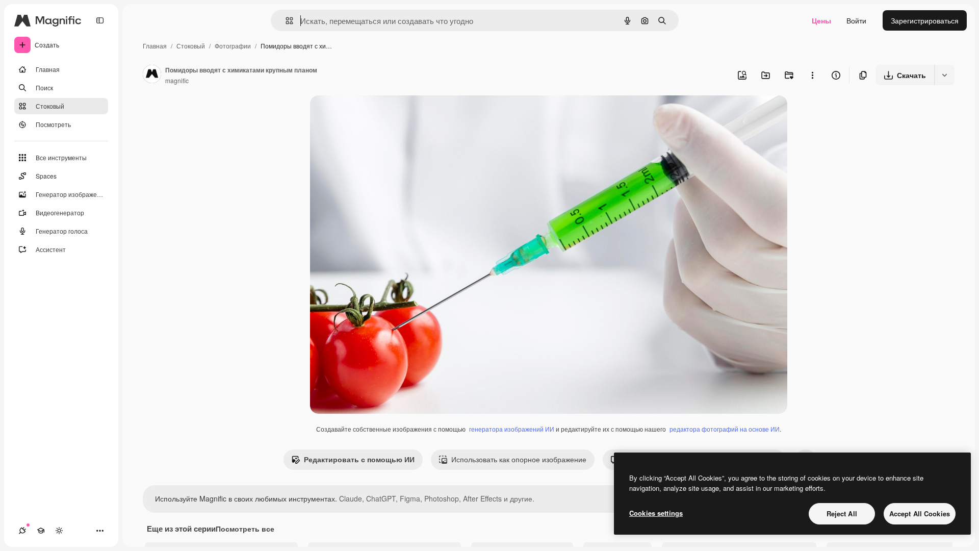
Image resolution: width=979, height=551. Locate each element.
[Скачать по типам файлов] (944, 75)
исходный (378, 115)
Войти (856, 20)
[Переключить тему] (59, 530)
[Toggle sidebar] (100, 20)
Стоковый (190, 45)
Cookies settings (656, 513)
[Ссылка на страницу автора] (152, 75)
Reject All (842, 513)
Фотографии (233, 45)
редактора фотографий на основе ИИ (724, 428)
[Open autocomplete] (285, 20)
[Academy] (41, 530)
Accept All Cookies (919, 513)
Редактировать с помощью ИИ (359, 459)
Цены (821, 20)
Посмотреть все (245, 528)
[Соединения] (22, 530)
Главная (155, 45)
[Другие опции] (812, 75)
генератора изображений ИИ (511, 428)
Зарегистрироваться (925, 20)
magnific (177, 80)
